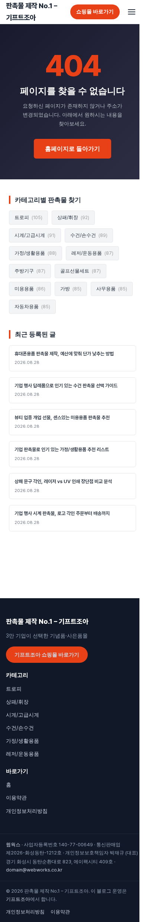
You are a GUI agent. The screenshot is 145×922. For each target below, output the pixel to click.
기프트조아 (18, 899)
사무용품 (111, 288)
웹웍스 (13, 844)
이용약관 (16, 798)
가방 (70, 288)
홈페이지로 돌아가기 (72, 148)
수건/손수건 (88, 235)
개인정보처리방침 (27, 811)
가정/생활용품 (35, 253)
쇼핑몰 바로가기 (95, 11)
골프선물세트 (80, 271)
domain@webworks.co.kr (34, 870)
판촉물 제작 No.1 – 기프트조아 (31, 11)
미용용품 (29, 288)
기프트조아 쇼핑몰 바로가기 (46, 655)
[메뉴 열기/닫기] (131, 11)
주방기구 (29, 271)
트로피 (28, 217)
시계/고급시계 (34, 235)
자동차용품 (32, 306)
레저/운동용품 (92, 253)
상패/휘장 (73, 217)
